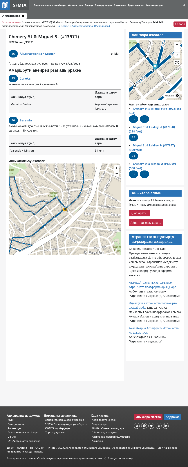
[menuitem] (50, 5)
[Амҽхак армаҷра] (177, 50)
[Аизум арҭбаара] (177, 44)
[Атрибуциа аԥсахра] (177, 95)
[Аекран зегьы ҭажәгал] (177, 62)
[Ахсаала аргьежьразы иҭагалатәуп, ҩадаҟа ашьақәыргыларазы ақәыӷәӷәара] (177, 55)
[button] (13, 16)
